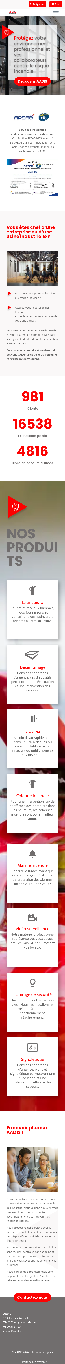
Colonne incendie (32, 795)
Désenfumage (32, 667)
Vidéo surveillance (32, 928)
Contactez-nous (32, 1297)
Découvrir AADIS (32, 81)
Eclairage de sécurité (33, 994)
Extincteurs (32, 602)
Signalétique (32, 1059)
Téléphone (38, 4)
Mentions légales (42, 1352)
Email (58, 4)
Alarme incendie (33, 865)
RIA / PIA (32, 732)
